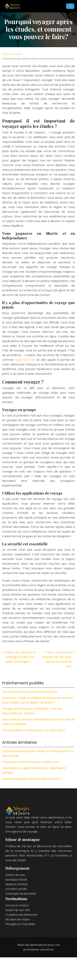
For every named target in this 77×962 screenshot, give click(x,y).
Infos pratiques (13, 54)
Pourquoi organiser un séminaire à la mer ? (32, 779)
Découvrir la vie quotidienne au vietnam (29, 692)
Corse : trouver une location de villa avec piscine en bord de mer (57, 659)
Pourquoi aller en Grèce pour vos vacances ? (33, 730)
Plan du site (39, 960)
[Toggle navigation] (70, 6)
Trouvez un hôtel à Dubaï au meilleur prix (30, 762)
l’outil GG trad (26, 360)
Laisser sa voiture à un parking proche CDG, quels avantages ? (20, 657)
